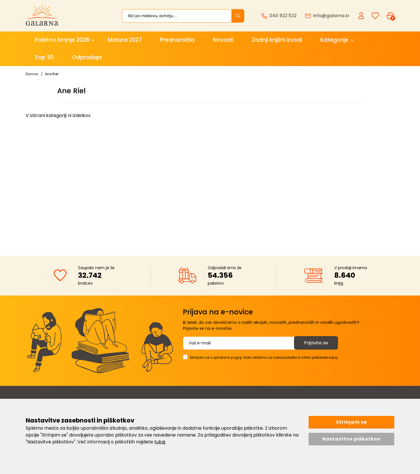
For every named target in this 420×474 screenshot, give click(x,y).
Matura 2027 (125, 40)
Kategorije (334, 40)
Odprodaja (87, 57)
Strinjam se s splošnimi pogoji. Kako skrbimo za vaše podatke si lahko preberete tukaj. (264, 357)
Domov (32, 74)
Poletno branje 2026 (62, 40)
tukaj (159, 442)
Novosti (223, 40)
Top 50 (44, 57)
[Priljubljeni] (375, 15)
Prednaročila (177, 40)
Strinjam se (351, 422)
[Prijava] (361, 15)
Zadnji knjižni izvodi (277, 40)
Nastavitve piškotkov (351, 439)
